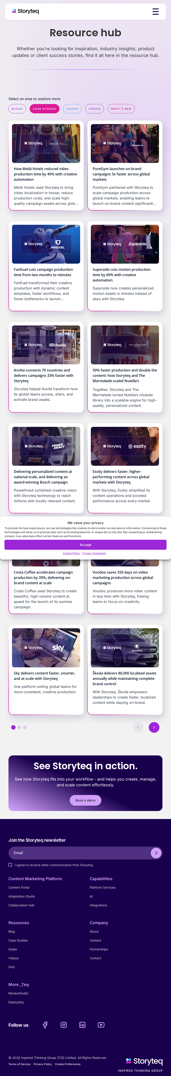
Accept (85, 545)
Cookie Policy (71, 553)
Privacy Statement (94, 553)
